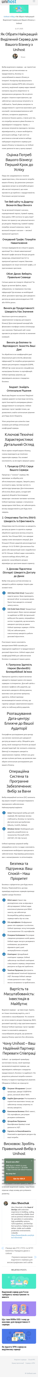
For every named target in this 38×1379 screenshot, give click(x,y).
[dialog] (19, 1172)
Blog (13, 16)
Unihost (7, 16)
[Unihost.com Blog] (9, 2)
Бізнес (23, 57)
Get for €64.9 (19, 1178)
